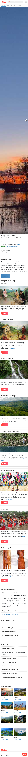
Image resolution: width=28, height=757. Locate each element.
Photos (19, 5)
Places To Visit (4, 699)
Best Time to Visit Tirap (10, 615)
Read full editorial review (11, 246)
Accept (25, 754)
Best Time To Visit (11, 5)
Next (26, 120)
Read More (4, 313)
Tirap (3, 5)
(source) (20, 232)
